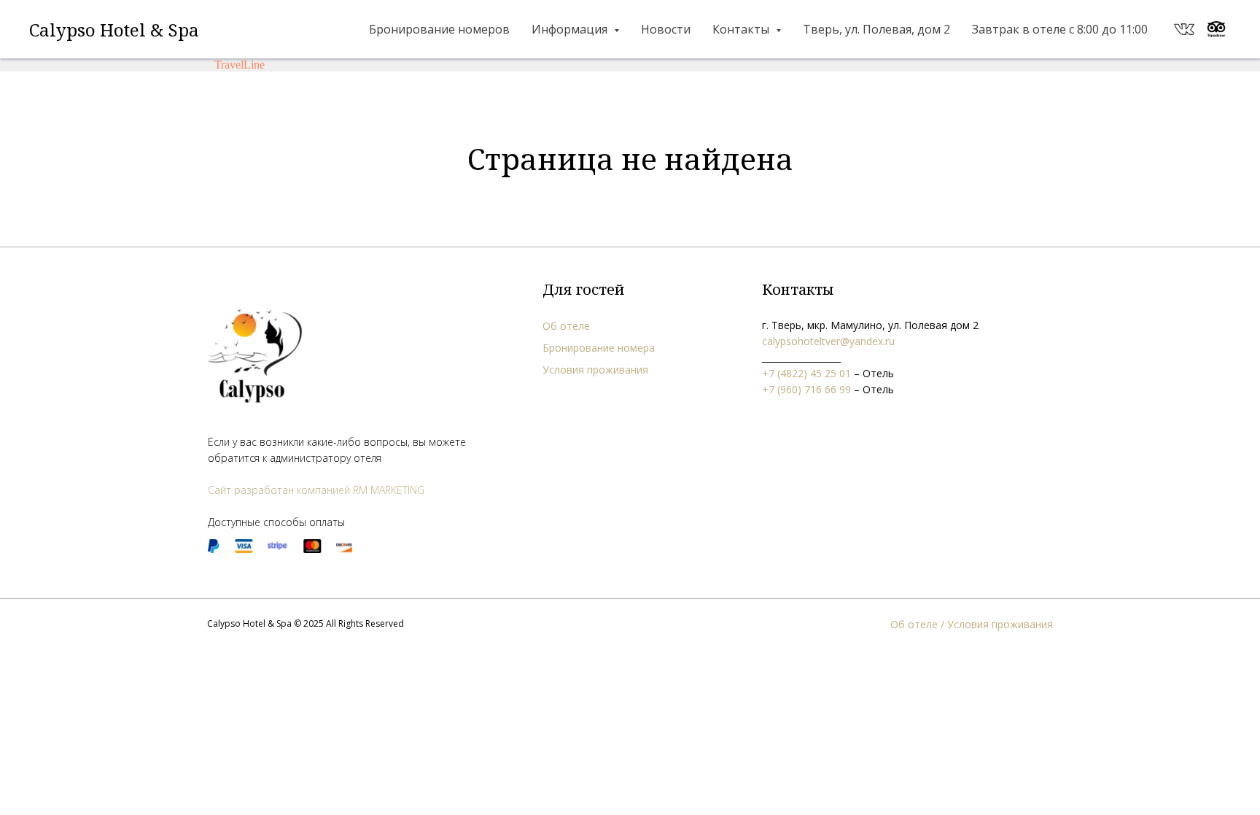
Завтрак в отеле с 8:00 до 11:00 (1060, 29)
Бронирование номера (598, 348)
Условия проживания (595, 369)
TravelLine (239, 64)
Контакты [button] (742, 29)
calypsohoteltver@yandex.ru (828, 341)
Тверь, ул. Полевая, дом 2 (876, 29)
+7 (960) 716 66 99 (806, 389)
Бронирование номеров (439, 29)
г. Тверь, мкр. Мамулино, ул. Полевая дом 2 (870, 325)
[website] (1184, 29)
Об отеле (566, 326)
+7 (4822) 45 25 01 (806, 373)
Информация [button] (571, 29)
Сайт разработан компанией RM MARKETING (316, 490)
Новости (666, 29)
